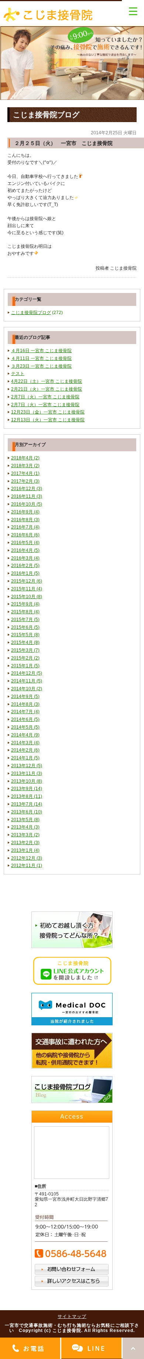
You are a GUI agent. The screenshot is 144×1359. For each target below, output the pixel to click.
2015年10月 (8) (26, 596)
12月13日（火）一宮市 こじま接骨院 (48, 419)
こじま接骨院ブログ (31, 312)
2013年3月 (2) (25, 834)
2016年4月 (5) (25, 550)
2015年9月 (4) (25, 604)
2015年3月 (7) (25, 650)
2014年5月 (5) (25, 727)
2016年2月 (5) (25, 565)
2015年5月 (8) (25, 634)
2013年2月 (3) (25, 842)
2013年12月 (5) (26, 765)
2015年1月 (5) (25, 665)
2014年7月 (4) (25, 711)
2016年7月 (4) (25, 527)
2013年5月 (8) (25, 819)
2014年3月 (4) (25, 742)
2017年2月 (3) (25, 481)
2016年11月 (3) (26, 496)
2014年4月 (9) (25, 735)
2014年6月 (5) (25, 719)
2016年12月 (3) (26, 488)
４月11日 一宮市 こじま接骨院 (41, 358)
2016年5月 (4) (25, 542)
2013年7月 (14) (26, 804)
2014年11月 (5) (26, 681)
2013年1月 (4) (25, 850)
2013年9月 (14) (26, 788)
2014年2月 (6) (25, 750)
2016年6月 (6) (25, 534)
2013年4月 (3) (25, 827)
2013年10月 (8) (26, 781)
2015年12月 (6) (26, 581)
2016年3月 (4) (25, 558)
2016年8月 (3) (25, 519)
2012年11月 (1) (26, 865)
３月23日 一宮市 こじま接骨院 (41, 366)
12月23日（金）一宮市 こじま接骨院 (48, 412)
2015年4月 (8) (25, 642)
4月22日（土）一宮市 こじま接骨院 (46, 381)
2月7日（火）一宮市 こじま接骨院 (45, 396)
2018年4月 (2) (25, 458)
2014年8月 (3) (25, 704)
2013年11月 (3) (26, 773)
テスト (17, 373)
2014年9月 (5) (25, 696)
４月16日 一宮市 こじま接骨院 (41, 350)
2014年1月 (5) (25, 758)
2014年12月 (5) (26, 673)
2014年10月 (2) (26, 688)
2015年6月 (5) (25, 627)
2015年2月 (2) (25, 658)
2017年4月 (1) (25, 473)
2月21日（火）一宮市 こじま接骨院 (46, 389)
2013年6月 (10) (26, 812)
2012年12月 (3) (26, 858)
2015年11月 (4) (26, 588)
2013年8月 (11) (26, 796)
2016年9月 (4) (25, 512)
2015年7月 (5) (25, 619)
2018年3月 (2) (25, 465)
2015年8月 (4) (25, 611)
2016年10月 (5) (26, 504)
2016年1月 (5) (25, 573)
